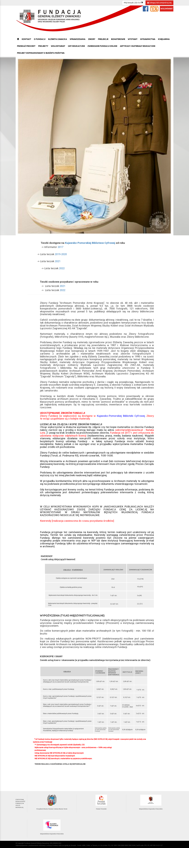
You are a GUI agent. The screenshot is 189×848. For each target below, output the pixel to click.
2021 (57, 261)
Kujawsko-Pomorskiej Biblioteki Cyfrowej (121, 415)
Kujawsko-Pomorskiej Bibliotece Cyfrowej (90, 242)
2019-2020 (61, 254)
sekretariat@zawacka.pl (129, 430)
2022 (62, 268)
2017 (60, 247)
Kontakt (26, 39)
